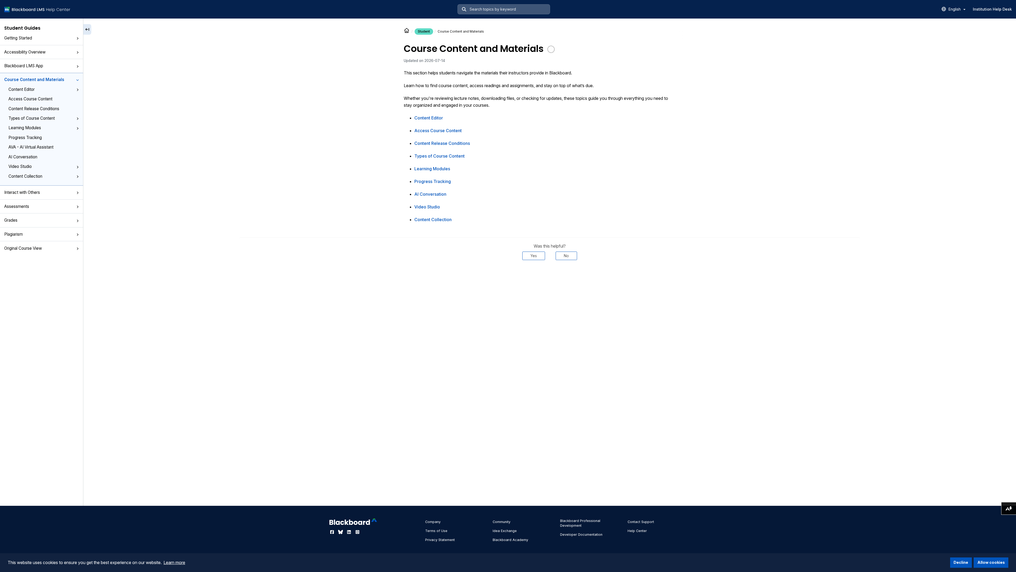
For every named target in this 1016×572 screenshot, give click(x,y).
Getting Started (18, 38)
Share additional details (549, 276)
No (566, 255)
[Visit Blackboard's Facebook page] (332, 532)
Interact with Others (22, 192)
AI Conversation (22, 156)
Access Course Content (30, 98)
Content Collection (25, 176)
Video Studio (20, 166)
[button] (77, 38)
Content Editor (21, 89)
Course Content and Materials (34, 79)
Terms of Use (436, 531)
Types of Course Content (31, 118)
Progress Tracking (25, 137)
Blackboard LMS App (23, 65)
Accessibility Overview (25, 52)
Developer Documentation (581, 535)
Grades (10, 220)
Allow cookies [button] (991, 562)
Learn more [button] (174, 562)
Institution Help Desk (992, 9)
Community (501, 522)
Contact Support (641, 522)
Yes (533, 255)
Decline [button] (961, 562)
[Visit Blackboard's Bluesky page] (341, 532)
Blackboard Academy (510, 540)
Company (433, 522)
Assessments (16, 206)
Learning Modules (24, 127)
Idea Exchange (505, 531)
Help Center (637, 531)
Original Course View (23, 248)
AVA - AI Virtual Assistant (30, 147)
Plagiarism (13, 234)
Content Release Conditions (33, 108)
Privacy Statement (440, 540)
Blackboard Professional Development (580, 523)
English (955, 9)
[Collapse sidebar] (87, 29)
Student (424, 31)
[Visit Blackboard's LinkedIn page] (349, 532)
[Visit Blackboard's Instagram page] (357, 532)
